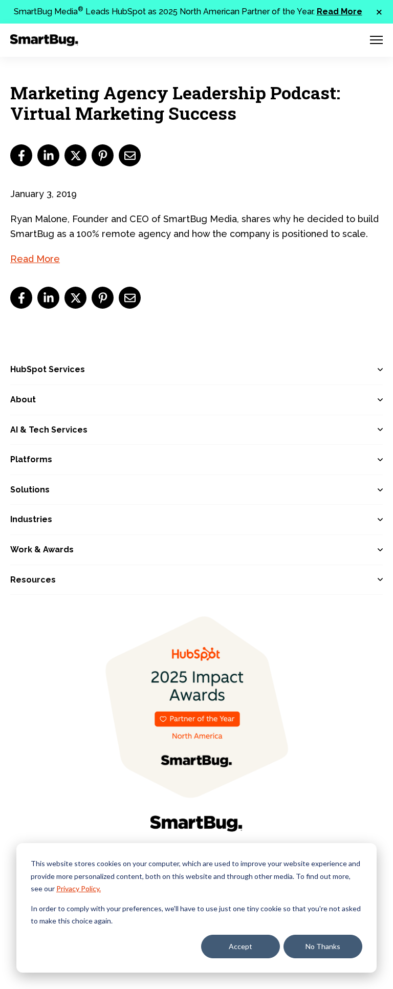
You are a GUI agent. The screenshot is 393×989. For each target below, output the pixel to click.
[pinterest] (103, 155)
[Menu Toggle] (376, 40)
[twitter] (75, 155)
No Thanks (322, 946)
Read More (339, 11)
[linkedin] (48, 155)
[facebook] (21, 155)
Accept (240, 946)
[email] (130, 155)
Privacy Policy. (78, 888)
